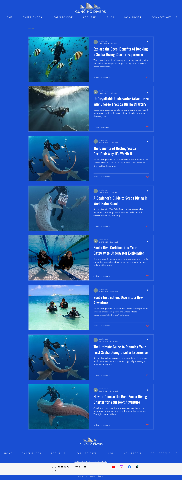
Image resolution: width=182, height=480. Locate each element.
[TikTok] (137, 467)
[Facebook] (129, 467)
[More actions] (148, 42)
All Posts (31, 28)
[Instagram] (121, 467)
